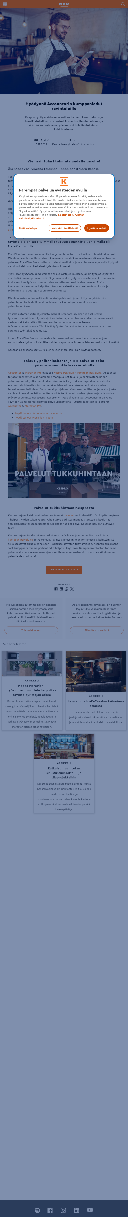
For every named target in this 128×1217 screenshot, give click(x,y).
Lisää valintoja (28, 228)
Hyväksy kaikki (96, 228)
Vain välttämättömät (65, 228)
